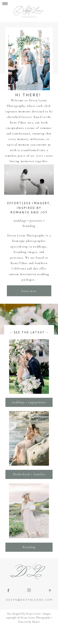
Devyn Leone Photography (35, 617)
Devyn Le (31, 613)
